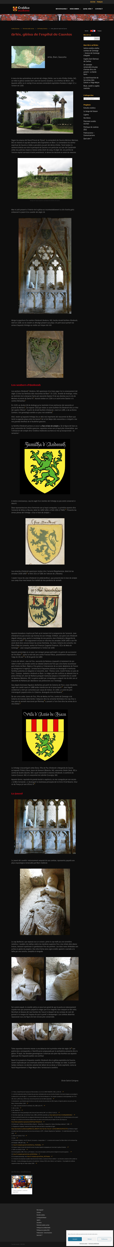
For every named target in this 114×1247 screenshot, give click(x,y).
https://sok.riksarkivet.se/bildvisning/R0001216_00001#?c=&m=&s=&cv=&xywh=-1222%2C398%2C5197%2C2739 (39, 1129)
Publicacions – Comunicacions (89, 134)
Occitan (92, 2)
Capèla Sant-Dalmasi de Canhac (91, 60)
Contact (39, 1212)
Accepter (75, 1239)
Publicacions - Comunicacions (44, 1233)
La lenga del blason (91, 111)
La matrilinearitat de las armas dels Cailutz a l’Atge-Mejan (91, 80)
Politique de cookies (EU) (43, 1230)
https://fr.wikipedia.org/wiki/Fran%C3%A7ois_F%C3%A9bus (27, 1145)
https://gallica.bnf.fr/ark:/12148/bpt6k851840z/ (61, 1115)
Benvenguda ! (40, 1210)
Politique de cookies (84, 1243)
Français (100, 2)
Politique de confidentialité (93, 1243)
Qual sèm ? (88, 138)
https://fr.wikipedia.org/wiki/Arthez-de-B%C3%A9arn (25, 1154)
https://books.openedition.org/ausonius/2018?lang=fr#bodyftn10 (26, 1122)
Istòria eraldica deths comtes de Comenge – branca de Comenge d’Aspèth (91, 52)
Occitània (87, 118)
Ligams (86, 114)
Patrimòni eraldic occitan (43, 1225)
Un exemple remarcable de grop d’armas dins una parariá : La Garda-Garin (91, 69)
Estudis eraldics (89, 108)
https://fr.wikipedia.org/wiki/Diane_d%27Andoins (38, 1156)
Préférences (104, 1239)
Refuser (90, 1239)
